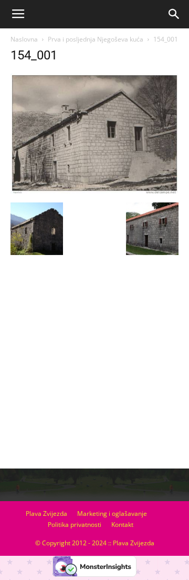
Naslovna (24, 39)
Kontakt (122, 524)
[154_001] (94, 191)
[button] (174, 14)
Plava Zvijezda (46, 513)
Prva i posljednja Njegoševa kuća (95, 39)
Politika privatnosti (74, 524)
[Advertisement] (94, 366)
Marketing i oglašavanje (112, 513)
